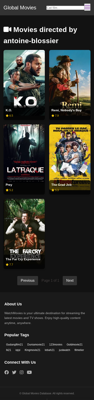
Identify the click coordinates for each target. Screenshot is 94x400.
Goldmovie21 (75, 344)
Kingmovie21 (32, 350)
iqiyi (18, 350)
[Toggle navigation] (87, 7)
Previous (28, 280)
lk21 (8, 350)
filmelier (79, 350)
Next (69, 280)
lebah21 (50, 350)
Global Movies (19, 8)
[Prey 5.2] (24, 153)
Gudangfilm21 (14, 344)
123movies (55, 344)
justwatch (64, 350)
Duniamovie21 (36, 344)
